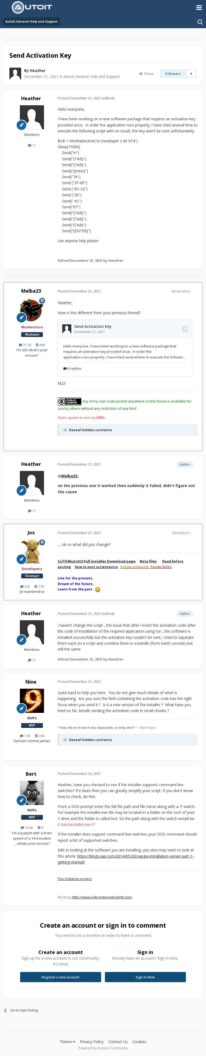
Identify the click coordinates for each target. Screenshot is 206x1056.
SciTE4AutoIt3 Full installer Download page (97, 561)
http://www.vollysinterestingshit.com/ (102, 897)
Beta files (148, 561)
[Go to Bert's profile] (32, 793)
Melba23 (31, 291)
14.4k (28, 827)
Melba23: (69, 475)
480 (42, 344)
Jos (31, 532)
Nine (30, 681)
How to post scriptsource (96, 567)
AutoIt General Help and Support (92, 76)
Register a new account (61, 977)
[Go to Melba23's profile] (32, 310)
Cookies (139, 1041)
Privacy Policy (92, 1041)
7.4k (27, 735)
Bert (30, 774)
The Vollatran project (74, 878)
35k (27, 586)
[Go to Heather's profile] (15, 73)
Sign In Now (145, 977)
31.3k (26, 344)
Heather (38, 70)
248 (41, 735)
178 (40, 586)
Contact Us (118, 1041)
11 (33, 145)
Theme (66, 1041)
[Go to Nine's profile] (32, 701)
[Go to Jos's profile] (32, 551)
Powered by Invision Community (103, 1048)
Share (148, 73)
